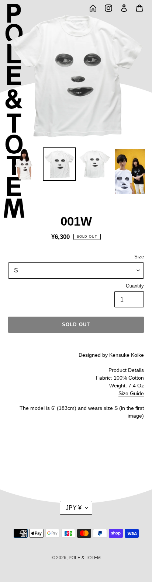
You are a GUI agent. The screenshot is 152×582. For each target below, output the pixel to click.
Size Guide (131, 393)
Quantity (135, 286)
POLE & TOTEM (85, 557)
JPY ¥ (74, 508)
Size (139, 256)
